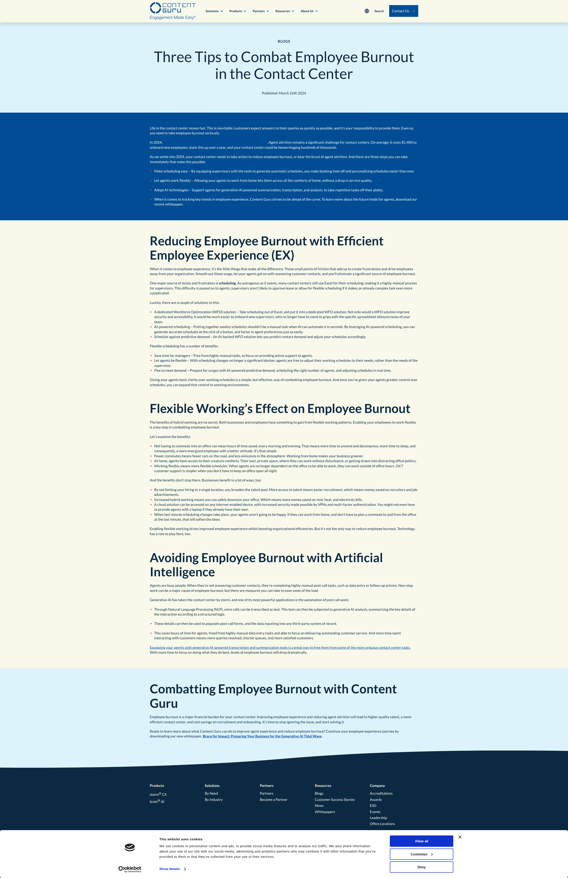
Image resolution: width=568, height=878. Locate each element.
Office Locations (382, 824)
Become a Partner (274, 800)
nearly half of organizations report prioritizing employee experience (215, 142)
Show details (169, 869)
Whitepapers (325, 812)
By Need (211, 793)
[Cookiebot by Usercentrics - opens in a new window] (129, 869)
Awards (376, 800)
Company (377, 786)
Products (235, 11)
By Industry (214, 800)
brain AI (157, 802)
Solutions (212, 11)
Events (375, 812)
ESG (373, 806)
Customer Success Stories (335, 800)
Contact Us (400, 11)
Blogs (319, 793)
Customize (419, 854)
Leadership (378, 818)
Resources (283, 11)
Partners (259, 11)
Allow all (421, 841)
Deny (422, 867)
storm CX (158, 794)
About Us (307, 11)
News (319, 806)
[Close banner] (460, 837)
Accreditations (381, 793)
